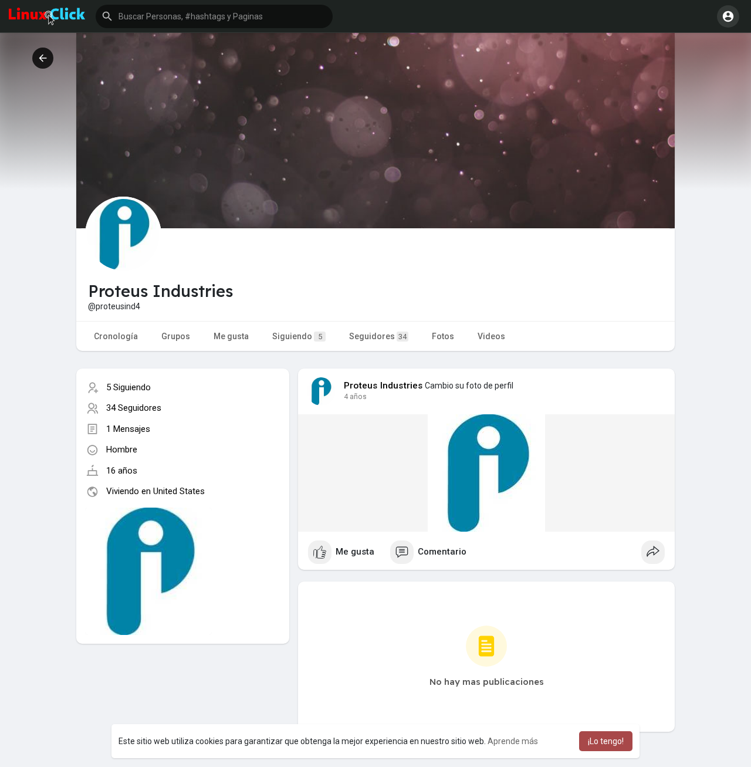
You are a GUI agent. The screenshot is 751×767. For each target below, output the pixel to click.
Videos (491, 336)
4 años (355, 397)
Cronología (116, 336)
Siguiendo (297, 336)
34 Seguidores (133, 408)
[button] (214, 16)
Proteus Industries (383, 385)
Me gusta (231, 336)
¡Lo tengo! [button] (606, 741)
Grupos (175, 336)
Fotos (443, 336)
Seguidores (378, 336)
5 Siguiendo (128, 387)
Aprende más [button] (513, 741)
